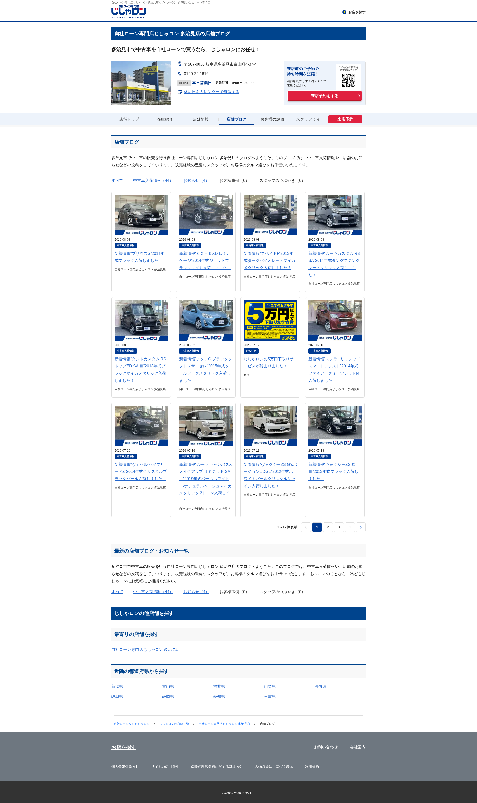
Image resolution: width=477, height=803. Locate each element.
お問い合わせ (326, 747)
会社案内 (358, 747)
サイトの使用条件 (165, 766)
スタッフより (308, 119)
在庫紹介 (165, 119)
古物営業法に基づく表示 (274, 766)
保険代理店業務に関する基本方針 (217, 766)
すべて (117, 180)
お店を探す (123, 747)
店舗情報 (201, 119)
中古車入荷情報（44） (153, 180)
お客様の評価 (272, 119)
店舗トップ (129, 119)
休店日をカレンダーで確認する (211, 92)
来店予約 (345, 119)
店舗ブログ (236, 119)
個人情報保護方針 (125, 766)
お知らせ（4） (196, 180)
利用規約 (312, 766)
